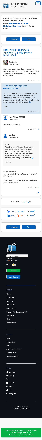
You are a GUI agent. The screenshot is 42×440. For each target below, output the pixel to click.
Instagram (12, 394)
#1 (38, 80)
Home (8, 294)
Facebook (12, 372)
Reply (28, 39)
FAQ (7, 346)
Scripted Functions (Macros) (16, 312)
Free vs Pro (10, 305)
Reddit (11, 386)
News (8, 338)
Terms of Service (12, 356)
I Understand (13, 435)
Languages (10, 316)
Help (8, 319)
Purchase (13, 271)
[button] (15, 5)
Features (9, 301)
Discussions (10, 342)
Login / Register (13, 277)
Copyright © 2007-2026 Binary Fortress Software (21, 407)
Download (10, 298)
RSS (10, 390)
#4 (38, 187)
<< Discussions (13, 39)
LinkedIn (12, 383)
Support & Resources (14, 349)
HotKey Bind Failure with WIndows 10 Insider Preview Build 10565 (17, 52)
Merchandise (11, 323)
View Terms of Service (26, 435)
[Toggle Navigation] (38, 3)
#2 (38, 111)
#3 (38, 129)
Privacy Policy (11, 353)
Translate (13, 261)
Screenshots (11, 308)
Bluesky (11, 376)
